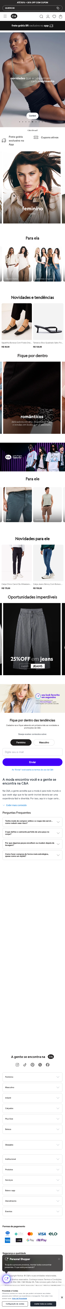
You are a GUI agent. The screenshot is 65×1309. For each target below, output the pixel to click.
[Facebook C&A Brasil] (48, 1065)
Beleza (8, 1129)
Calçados (9, 1108)
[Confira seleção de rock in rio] (32, 470)
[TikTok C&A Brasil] (25, 1065)
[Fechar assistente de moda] (59, 1259)
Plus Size (9, 1119)
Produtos (9, 1169)
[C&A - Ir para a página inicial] (14, 16)
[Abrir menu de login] (48, 16)
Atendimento (10, 1201)
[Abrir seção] (38, 1077)
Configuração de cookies (15, 1304)
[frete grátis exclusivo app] (32, 29)
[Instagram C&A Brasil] (17, 1065)
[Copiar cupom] (58, 8)
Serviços (9, 1180)
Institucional (10, 1159)
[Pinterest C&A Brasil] (32, 1065)
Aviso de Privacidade (19, 1298)
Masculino (44, 742)
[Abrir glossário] (36, 1145)
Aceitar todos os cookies (43, 1304)
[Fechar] (62, 1297)
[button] (41, 16)
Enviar (32, 762)
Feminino (21, 742)
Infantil (8, 1098)
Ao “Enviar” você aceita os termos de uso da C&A (32, 769)
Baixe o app (10, 1190)
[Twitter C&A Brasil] (40, 1065)
